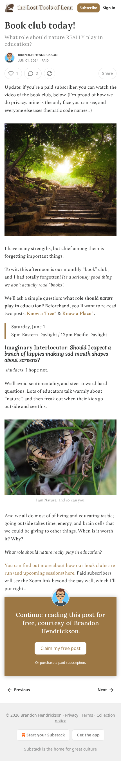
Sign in (109, 7)
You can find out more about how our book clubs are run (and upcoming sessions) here (60, 569)
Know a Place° (78, 313)
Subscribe (88, 7)
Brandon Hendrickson (37, 55)
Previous (22, 689)
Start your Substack (45, 735)
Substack (32, 749)
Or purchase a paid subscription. (60, 662)
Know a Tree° (42, 313)
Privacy (71, 715)
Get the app (88, 735)
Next (102, 689)
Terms (87, 715)
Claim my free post (60, 648)
